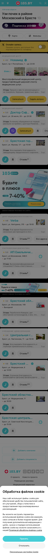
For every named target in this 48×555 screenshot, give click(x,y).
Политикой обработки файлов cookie (25, 530)
